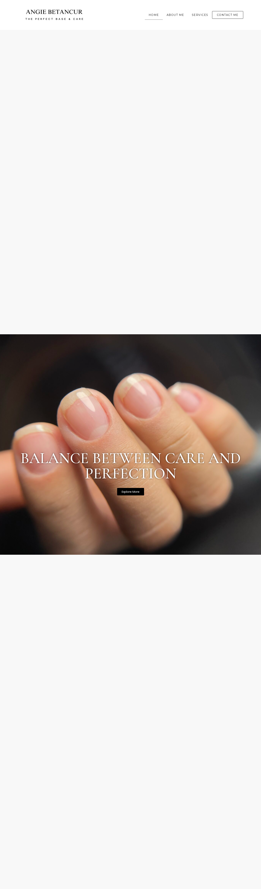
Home (154, 15)
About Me (175, 15)
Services (200, 15)
